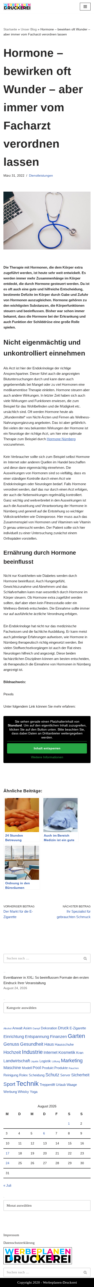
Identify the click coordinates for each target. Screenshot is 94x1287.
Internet (50, 1052)
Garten (76, 1036)
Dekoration (49, 1028)
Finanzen (58, 1036)
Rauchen (74, 1068)
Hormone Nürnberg (61, 439)
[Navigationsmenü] (85, 6)
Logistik (45, 1061)
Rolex (23, 1075)
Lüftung (56, 1061)
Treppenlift (47, 1085)
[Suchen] (85, 958)
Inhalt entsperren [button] (47, 748)
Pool (37, 1067)
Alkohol (7, 1028)
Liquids (35, 1061)
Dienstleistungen (41, 175)
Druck (63, 1028)
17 (7, 1153)
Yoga (33, 1092)
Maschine (12, 1067)
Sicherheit (80, 1075)
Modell (27, 1068)
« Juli (7, 1185)
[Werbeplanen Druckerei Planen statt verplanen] (17, 6)
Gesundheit (31, 1044)
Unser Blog (29, 29)
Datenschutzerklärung (19, 1243)
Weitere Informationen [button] (47, 757)
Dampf (36, 1028)
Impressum (11, 1235)
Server (65, 1075)
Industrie (32, 1052)
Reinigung (10, 1075)
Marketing (72, 1060)
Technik (27, 1083)
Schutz (52, 1074)
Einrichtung (13, 1036)
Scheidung (36, 1075)
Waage (72, 1085)
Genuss (11, 1044)
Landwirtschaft (16, 1061)
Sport (9, 1084)
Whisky (23, 1092)
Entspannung (37, 1036)
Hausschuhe (64, 1044)
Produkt (47, 1068)
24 (7, 1163)
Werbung (10, 1092)
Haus (49, 1044)
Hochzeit (12, 1052)
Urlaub (61, 1085)
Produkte (61, 1068)
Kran (79, 1053)
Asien (27, 1028)
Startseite (10, 29)
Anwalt (17, 1028)
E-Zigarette (78, 1028)
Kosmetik (66, 1052)
